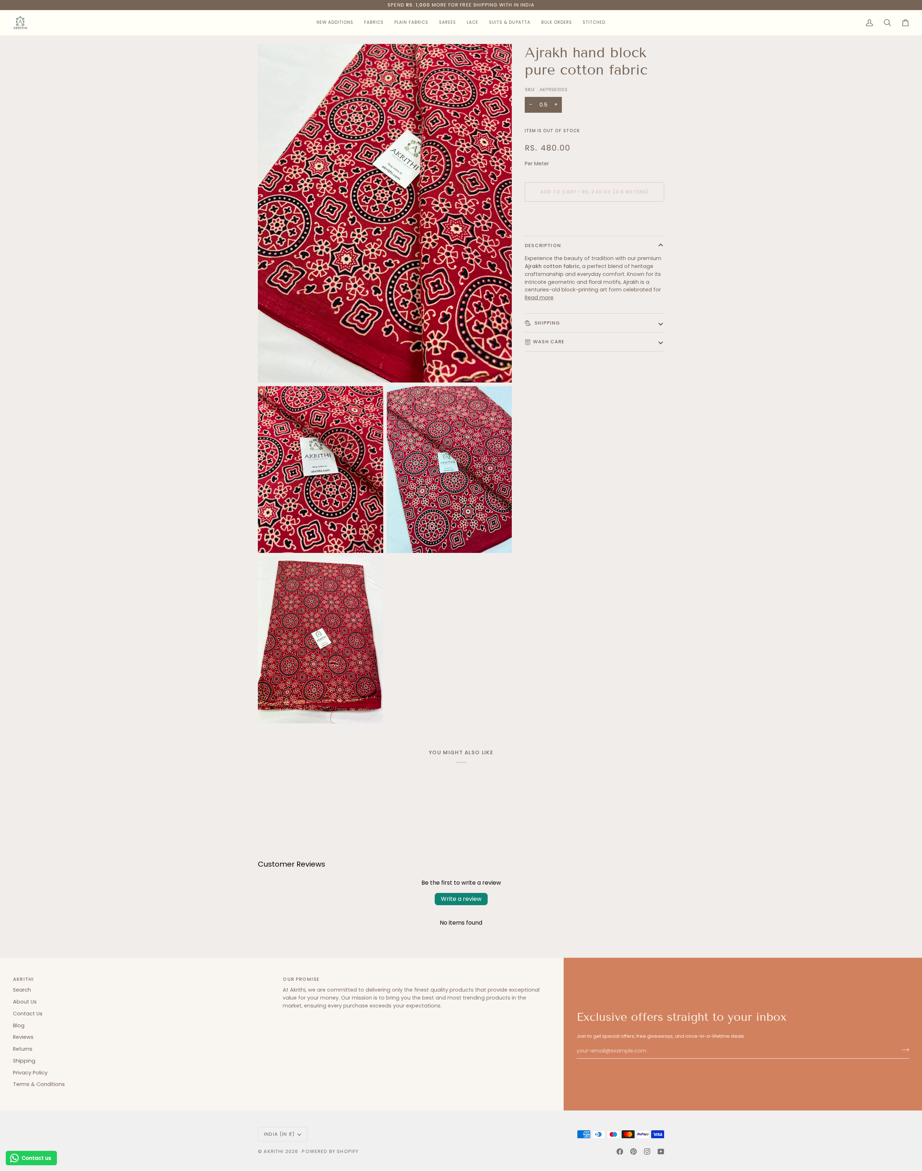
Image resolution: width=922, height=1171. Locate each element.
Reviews (23, 1037)
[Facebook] (620, 1151)
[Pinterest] (633, 1151)
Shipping (546, 322)
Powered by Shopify (330, 1151)
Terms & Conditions (39, 1084)
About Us (25, 1001)
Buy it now (594, 216)
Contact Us (27, 1013)
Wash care (549, 341)
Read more (539, 297)
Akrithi (273, 1151)
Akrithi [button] (23, 979)
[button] (335, 22)
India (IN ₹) (279, 1134)
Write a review (461, 899)
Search (22, 989)
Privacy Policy (30, 1072)
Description (543, 245)
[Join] (903, 1050)
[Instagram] (647, 1151)
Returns (22, 1048)
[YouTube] (661, 1151)
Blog (18, 1025)
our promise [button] (301, 979)
